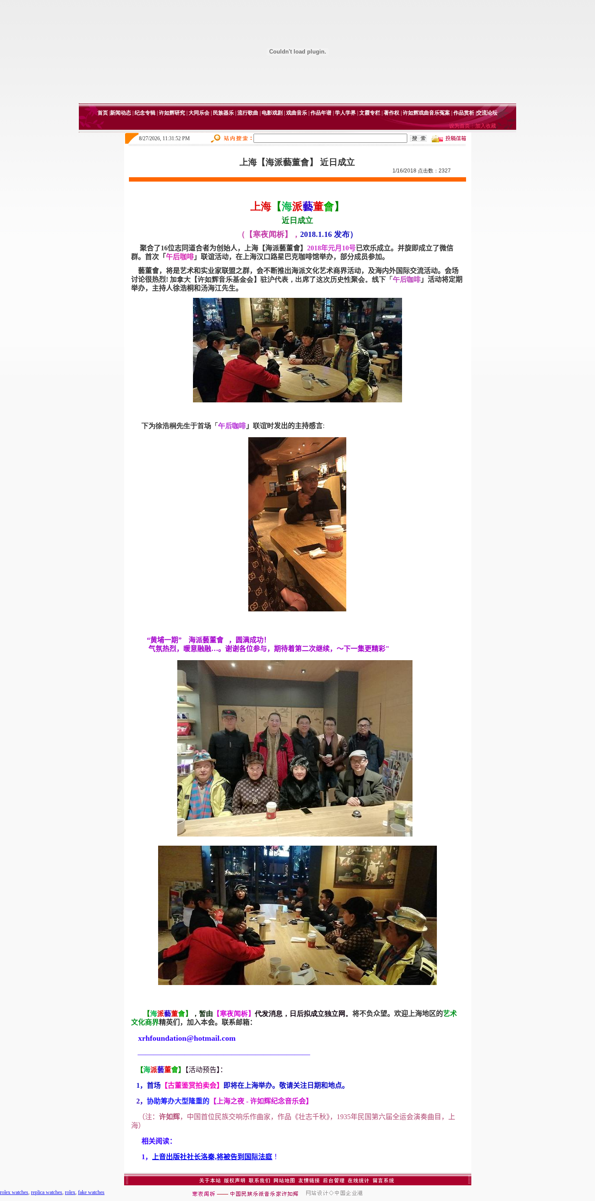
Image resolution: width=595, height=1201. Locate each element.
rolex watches (14, 1192)
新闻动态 (120, 113)
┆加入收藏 (483, 126)
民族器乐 (223, 113)
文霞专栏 (369, 113)
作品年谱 (321, 113)
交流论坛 (487, 113)
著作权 (391, 113)
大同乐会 (199, 113)
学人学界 (345, 113)
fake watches (91, 1192)
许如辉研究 (172, 113)
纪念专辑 (145, 113)
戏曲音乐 (296, 113)
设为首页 (459, 126)
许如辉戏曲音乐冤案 (426, 113)
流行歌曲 (247, 113)
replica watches (46, 1192)
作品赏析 (463, 113)
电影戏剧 (272, 113)
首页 (103, 113)
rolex (70, 1192)
